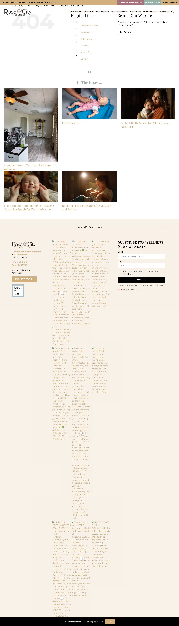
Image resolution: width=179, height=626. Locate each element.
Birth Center (86, 39)
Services (84, 45)
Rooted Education (89, 26)
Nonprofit (85, 52)
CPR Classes (70, 123)
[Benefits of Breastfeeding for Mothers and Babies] (89, 186)
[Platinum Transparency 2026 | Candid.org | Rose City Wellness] (18, 285)
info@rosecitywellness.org (27, 251)
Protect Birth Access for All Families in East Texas (146, 124)
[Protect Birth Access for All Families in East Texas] (148, 103)
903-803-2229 (20, 254)
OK (110, 622)
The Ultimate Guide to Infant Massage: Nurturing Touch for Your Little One (29, 207)
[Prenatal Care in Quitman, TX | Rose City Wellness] (31, 125)
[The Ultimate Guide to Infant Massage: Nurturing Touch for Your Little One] (31, 186)
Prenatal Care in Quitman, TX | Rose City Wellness (30, 167)
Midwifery (85, 32)
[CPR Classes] (89, 103)
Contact (84, 59)
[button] (172, 11)
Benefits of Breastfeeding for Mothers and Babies (86, 207)
